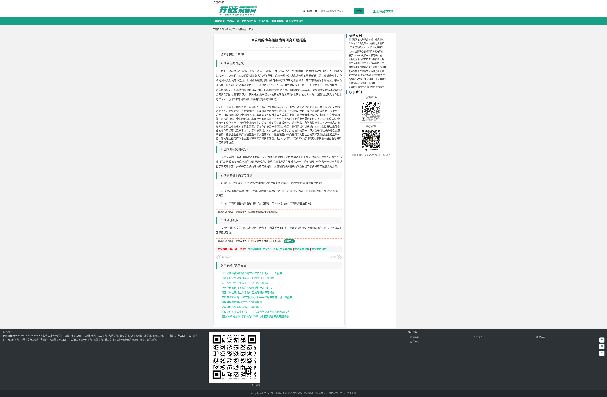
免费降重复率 (302, 249)
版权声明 (540, 337)
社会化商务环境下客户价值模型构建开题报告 (246, 288)
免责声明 (414, 341)
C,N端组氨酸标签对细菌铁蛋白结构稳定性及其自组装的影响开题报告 (383, 51)
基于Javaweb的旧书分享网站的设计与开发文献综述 (374, 55)
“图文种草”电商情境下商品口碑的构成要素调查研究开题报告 (255, 316)
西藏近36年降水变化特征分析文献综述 (367, 79)
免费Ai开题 (233, 21)
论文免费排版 (294, 21)
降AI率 (263, 21)
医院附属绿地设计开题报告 (362, 83)
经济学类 (230, 29)
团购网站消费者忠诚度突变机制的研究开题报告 (248, 278)
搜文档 (359, 11)
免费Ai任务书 (249, 21)
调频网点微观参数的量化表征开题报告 (367, 67)
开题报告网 (218, 29)
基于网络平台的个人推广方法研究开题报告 (245, 283)
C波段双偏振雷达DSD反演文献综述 (366, 47)
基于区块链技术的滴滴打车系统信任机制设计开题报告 (251, 273)
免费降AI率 (286, 249)
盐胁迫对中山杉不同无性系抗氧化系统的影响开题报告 (375, 59)
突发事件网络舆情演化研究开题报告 (241, 307)
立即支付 (289, 241)
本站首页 (218, 21)
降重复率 (277, 21)
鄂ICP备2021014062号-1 (300, 393)
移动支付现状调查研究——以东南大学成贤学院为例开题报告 (255, 311)
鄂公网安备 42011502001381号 (330, 393)
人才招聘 (477, 337)
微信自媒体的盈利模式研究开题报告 (241, 302)
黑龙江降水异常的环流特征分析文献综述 (368, 71)
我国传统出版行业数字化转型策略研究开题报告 (248, 292)
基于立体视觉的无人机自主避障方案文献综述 (371, 63)
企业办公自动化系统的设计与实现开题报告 (370, 43)
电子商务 (242, 29)
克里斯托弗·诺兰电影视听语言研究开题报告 (370, 75)
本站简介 (414, 337)
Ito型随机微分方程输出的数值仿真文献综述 (370, 87)
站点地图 (351, 393)
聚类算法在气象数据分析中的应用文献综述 (370, 39)
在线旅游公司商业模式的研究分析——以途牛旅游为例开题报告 (256, 297)
